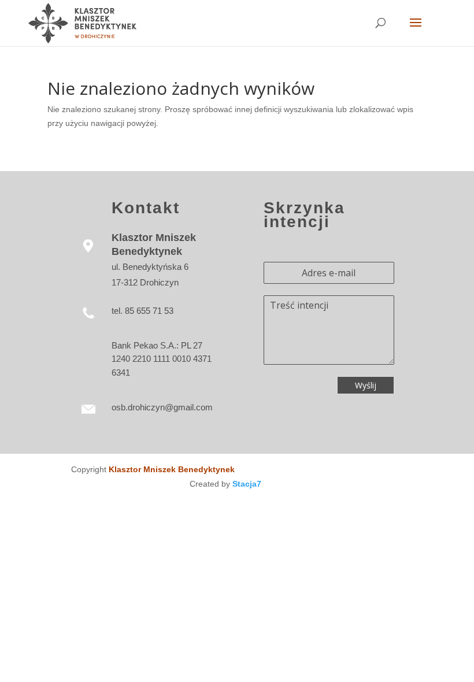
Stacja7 (246, 483)
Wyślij (365, 385)
